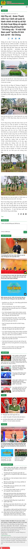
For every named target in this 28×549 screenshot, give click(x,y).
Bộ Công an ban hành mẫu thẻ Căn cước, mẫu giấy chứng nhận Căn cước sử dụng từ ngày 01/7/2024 (15, 505)
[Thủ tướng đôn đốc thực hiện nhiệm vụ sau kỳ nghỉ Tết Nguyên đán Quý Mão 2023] (14, 246)
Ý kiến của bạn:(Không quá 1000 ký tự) (10, 223)
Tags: (2, 216)
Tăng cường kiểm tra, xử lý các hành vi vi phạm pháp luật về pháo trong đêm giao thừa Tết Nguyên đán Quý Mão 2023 (14, 308)
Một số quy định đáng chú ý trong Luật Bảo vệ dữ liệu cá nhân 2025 (15, 482)
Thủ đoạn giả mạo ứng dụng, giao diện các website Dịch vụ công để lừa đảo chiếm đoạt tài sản (15, 474)
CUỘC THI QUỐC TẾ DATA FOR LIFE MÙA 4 (14, 417)
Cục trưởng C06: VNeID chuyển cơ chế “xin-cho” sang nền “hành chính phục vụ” (14, 490)
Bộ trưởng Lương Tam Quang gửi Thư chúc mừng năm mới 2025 (6, 459)
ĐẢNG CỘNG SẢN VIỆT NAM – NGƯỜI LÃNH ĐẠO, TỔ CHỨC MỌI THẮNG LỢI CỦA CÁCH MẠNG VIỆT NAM (15, 469)
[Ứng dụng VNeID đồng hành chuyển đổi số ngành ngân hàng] (6, 375)
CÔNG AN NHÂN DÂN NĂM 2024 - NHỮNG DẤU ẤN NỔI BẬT (20, 459)
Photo (4, 424)
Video (3, 395)
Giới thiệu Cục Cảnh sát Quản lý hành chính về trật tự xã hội (15, 479)
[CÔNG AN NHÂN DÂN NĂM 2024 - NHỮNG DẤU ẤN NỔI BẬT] (21, 453)
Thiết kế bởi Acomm (6, 535)
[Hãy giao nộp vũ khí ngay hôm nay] (14, 405)
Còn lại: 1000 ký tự (5, 231)
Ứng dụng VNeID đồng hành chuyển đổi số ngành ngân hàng (19, 374)
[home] (3, 3)
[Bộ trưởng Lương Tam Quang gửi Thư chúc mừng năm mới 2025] (7, 453)
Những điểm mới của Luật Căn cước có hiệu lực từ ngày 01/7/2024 (14, 486)
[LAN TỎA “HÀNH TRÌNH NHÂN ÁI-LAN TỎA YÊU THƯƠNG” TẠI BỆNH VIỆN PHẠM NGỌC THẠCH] (6, 368)
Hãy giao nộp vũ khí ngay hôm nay (11, 414)
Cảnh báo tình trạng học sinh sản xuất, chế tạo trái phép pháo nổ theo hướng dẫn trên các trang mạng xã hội (14, 343)
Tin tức (4, 10)
